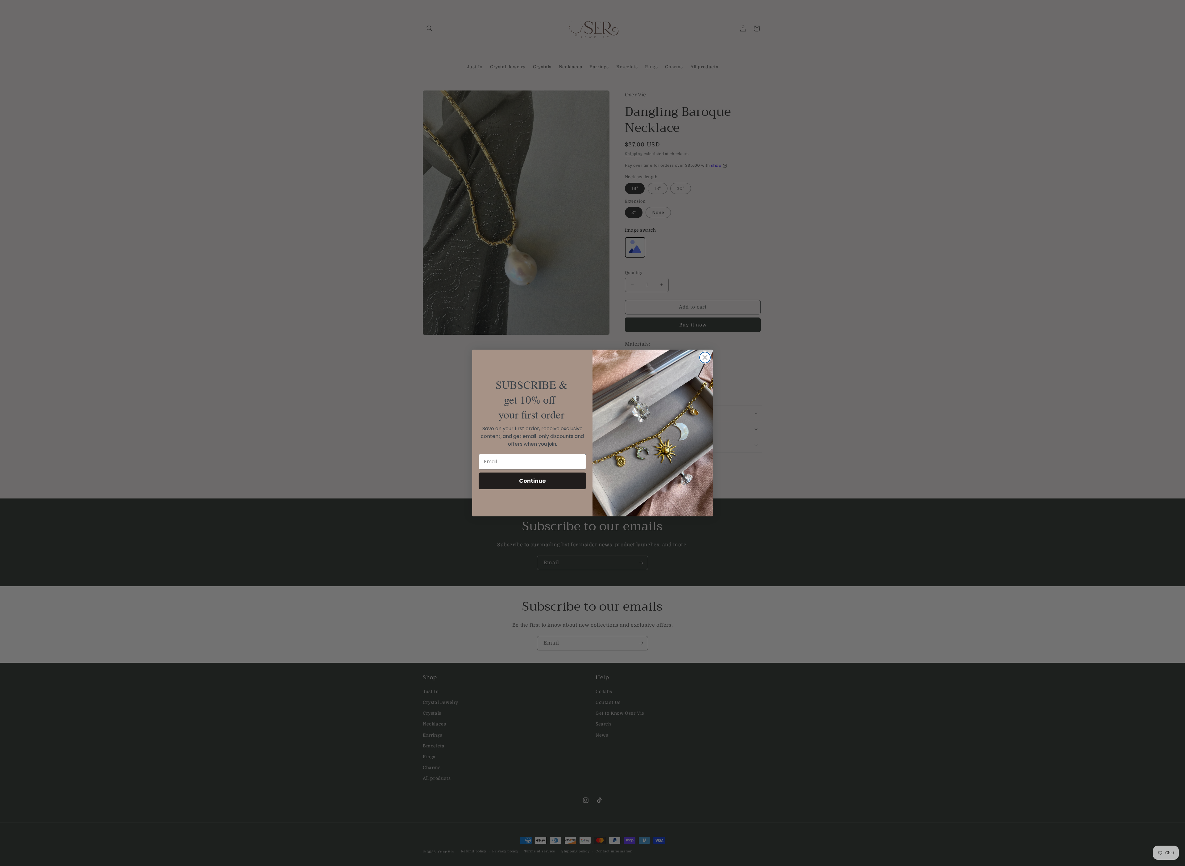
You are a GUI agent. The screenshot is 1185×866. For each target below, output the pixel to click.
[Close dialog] (705, 357)
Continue (532, 481)
